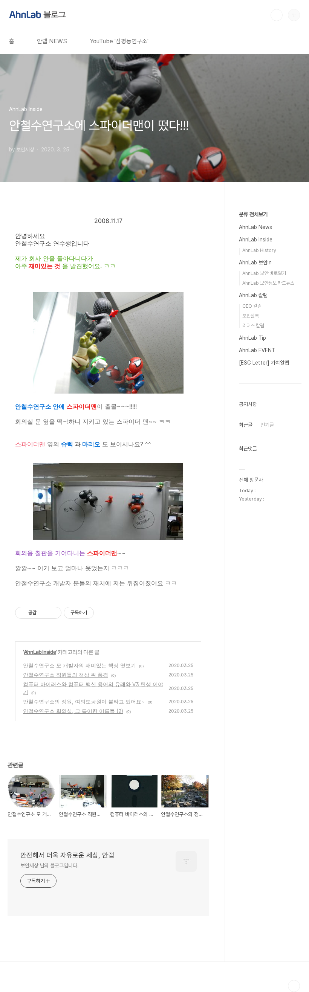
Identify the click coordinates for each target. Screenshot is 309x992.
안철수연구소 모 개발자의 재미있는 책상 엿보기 (79, 665)
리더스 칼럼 (253, 325)
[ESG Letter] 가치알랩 (264, 363)
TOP (294, 986)
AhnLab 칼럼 (253, 295)
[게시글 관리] (53, 612)
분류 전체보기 (253, 214)
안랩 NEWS (52, 41)
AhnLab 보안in (255, 262)
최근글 (245, 425)
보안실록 (250, 316)
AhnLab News (255, 227)
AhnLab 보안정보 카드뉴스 (268, 283)
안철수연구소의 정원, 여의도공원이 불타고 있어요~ (84, 701)
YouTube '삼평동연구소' (119, 41)
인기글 (267, 425)
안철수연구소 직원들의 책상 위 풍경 (65, 675)
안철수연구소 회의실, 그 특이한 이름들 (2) (73, 711)
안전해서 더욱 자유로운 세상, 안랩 (67, 855)
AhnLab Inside (40, 652)
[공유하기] (43, 612)
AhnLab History (259, 250)
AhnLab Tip (252, 338)
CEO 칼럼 (252, 306)
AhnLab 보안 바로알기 (264, 273)
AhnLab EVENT (257, 350)
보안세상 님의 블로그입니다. (49, 865)
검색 (276, 15)
